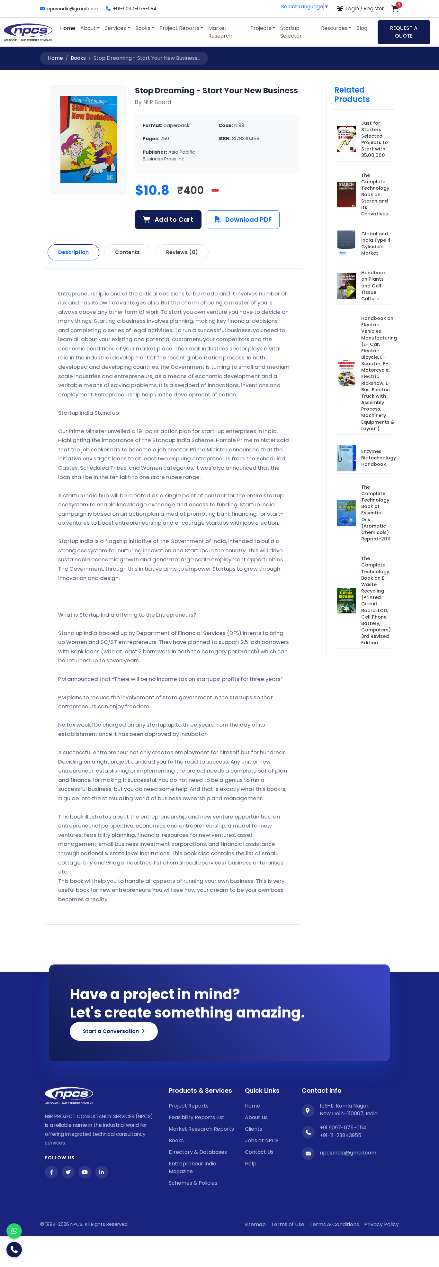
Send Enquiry (219, 696)
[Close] (340, 532)
